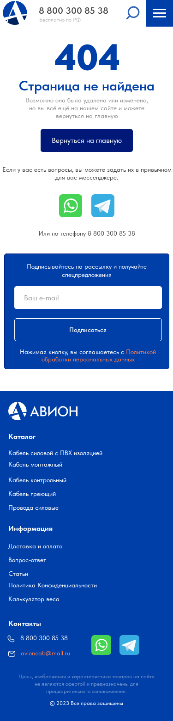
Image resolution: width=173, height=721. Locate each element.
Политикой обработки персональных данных (99, 355)
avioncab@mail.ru (45, 653)
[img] (101, 645)
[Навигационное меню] (159, 13)
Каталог (22, 436)
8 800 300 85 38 (111, 233)
